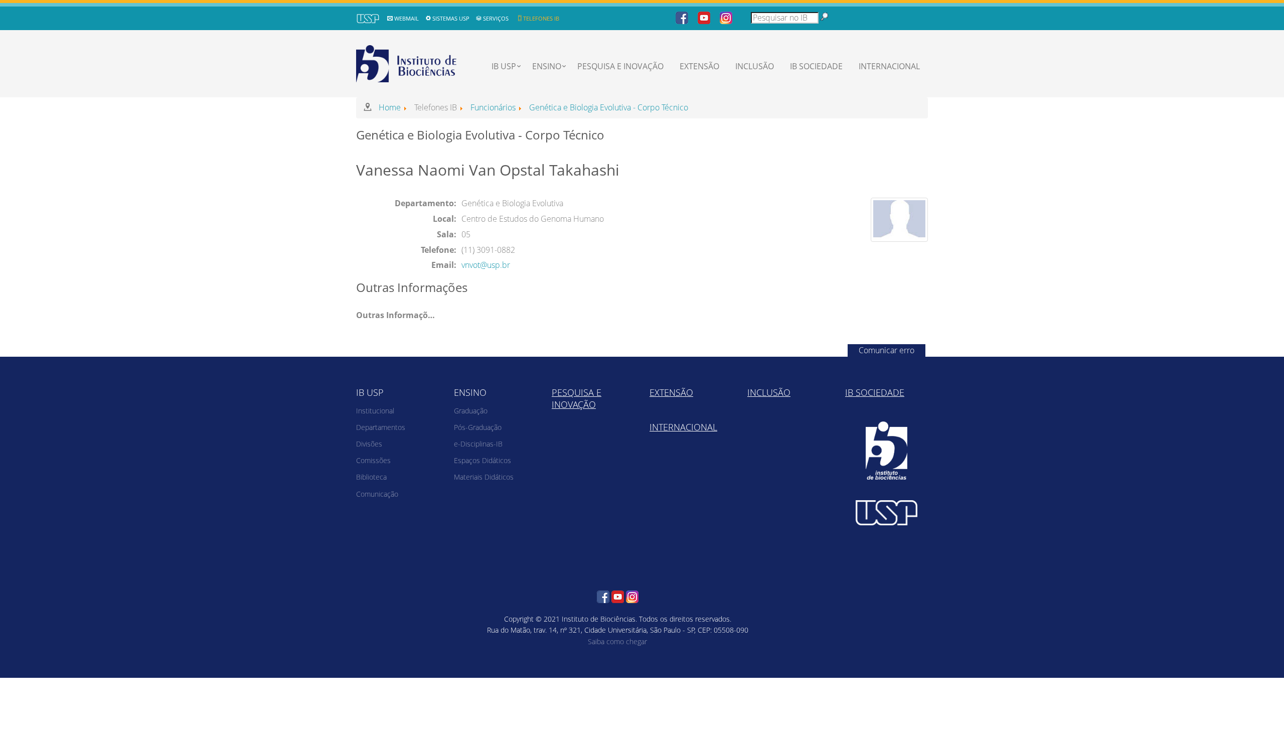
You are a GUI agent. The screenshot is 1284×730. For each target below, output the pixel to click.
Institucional (375, 410)
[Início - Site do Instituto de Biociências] (407, 62)
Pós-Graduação (478, 427)
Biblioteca (371, 477)
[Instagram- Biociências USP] (726, 17)
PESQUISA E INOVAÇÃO (620, 66)
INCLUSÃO (754, 66)
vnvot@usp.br (485, 264)
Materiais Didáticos (484, 477)
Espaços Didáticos (482, 460)
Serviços (496, 18)
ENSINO (546, 66)
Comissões (373, 460)
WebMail (406, 18)
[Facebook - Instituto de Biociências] (682, 17)
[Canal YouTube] (704, 17)
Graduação (471, 410)
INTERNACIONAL (889, 66)
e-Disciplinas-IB (478, 444)
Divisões (369, 444)
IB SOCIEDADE (816, 66)
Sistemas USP (450, 18)
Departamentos (380, 427)
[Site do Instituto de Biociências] (886, 450)
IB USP (504, 66)
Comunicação (377, 494)
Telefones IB (541, 18)
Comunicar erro (886, 350)
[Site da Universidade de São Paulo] (886, 512)
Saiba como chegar (617, 641)
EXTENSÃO (699, 66)
